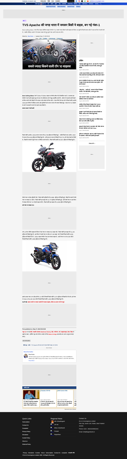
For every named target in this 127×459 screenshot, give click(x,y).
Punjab (56, 431)
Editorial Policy (26, 444)
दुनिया (56, 3)
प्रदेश (52, 3)
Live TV (44, 3)
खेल (59, 3)
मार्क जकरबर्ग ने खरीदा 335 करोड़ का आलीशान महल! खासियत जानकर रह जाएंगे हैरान (91, 98)
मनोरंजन (56, 332)
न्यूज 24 (24, 332)
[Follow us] (97, 1)
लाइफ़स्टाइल (64, 332)
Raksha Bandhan (61, 6)
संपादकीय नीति (71, 452)
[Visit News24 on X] (82, 1)
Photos (70, 3)
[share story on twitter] (45, 38)
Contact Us (25, 425)
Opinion (91, 3)
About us (24, 441)
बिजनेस (75, 3)
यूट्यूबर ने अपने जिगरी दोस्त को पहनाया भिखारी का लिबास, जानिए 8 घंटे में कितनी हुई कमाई (90, 112)
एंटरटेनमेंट (64, 3)
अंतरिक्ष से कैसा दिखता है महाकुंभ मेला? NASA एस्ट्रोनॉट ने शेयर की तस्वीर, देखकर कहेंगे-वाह (89, 105)
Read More (31, 360)
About (43, 452)
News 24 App (52, 334)
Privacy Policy (26, 431)
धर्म (59, 332)
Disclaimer (25, 434)
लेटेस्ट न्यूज (37, 3)
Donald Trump (71, 6)
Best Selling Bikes (26, 340)
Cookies (37, 452)
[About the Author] (26, 356)
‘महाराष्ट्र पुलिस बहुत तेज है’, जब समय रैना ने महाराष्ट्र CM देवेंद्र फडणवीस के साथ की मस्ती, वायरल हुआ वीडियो (91, 65)
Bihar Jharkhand (59, 428)
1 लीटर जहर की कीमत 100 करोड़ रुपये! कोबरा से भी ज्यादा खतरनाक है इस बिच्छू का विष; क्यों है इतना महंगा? (91, 74)
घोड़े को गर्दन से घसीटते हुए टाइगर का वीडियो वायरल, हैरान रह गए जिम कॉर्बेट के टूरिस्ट (91, 120)
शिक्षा (71, 332)
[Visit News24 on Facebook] (76, 1)
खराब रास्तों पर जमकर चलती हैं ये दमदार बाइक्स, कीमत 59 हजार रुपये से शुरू (46, 302)
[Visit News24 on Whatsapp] (85, 1)
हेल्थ (79, 3)
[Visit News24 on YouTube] (88, 1)
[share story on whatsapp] (52, 38)
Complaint (25, 428)
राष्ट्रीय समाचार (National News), (42, 332)
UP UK (56, 424)
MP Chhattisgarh (59, 421)
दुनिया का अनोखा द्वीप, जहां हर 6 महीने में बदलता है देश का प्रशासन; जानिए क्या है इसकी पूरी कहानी (91, 134)
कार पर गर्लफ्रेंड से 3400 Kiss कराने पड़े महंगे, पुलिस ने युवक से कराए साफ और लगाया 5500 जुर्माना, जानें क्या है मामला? (91, 82)
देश (48, 3)
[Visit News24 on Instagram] (79, 1)
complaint (64, 452)
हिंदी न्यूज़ (25, 345)
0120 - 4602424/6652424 (91, 429)
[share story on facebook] (40, 38)
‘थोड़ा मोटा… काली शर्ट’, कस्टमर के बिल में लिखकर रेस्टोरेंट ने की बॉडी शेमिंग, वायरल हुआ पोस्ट (91, 90)
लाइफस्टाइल (84, 3)
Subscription (26, 422)
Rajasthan (57, 434)
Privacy (25, 452)
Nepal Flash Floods (50, 6)
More (96, 3)
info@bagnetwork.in (89, 432)
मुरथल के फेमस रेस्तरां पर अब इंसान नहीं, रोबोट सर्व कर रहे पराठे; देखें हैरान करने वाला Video (91, 127)
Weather (78, 6)
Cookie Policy (26, 438)
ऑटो (23, 20)
